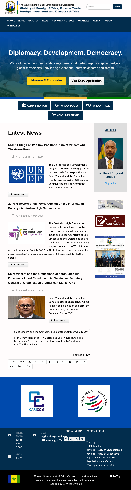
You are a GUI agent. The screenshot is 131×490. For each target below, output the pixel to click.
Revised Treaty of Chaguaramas (104, 450)
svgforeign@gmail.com (54, 436)
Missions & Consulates (46, 80)
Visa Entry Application (87, 81)
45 (70, 362)
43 (56, 362)
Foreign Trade (100, 106)
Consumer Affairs (68, 115)
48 (11, 366)
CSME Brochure (94, 446)
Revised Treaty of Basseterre (102, 454)
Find (117, 7)
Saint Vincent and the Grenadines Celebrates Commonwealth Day (51, 332)
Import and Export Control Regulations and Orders (100, 459)
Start (13, 362)
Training (91, 442)
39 (30, 362)
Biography (110, 183)
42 (50, 362)
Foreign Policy (69, 106)
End (28, 366)
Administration (36, 106)
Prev (22, 362)
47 (83, 362)
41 (43, 362)
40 (36, 362)
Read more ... (19, 194)
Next (19, 366)
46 (76, 362)
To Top (116, 476)
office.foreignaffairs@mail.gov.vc (60, 440)
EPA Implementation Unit (100, 465)
